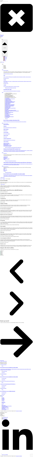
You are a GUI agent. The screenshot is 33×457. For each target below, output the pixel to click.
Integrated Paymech (7, 107)
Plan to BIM (6, 109)
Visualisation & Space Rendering (9, 116)
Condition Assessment (8, 100)
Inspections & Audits (7, 106)
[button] (16, 272)
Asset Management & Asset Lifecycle (10, 98)
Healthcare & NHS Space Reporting (9, 104)
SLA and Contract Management (9, 114)
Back (2, 69)
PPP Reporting (7, 111)
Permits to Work (7, 108)
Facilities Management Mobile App (9, 102)
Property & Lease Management (9, 112)
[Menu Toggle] (0, 37)
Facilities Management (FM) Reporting (10, 101)
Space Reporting (7, 115)
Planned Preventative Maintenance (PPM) (10, 110)
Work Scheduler (7, 117)
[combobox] (4, 1)
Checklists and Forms (8, 99)
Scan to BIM (6, 113)
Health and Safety (7, 103)
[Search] (0, 34)
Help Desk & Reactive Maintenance (9, 105)
